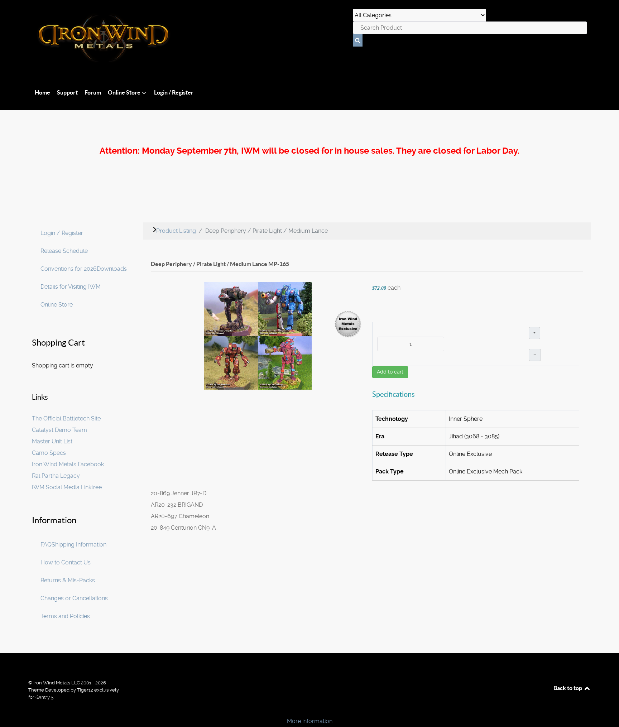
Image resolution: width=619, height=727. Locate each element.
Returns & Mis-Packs (67, 580)
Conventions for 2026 (68, 268)
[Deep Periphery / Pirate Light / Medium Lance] (258, 335)
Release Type (394, 454)
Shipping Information (79, 544)
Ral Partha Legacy (56, 475)
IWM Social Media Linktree (67, 487)
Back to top (568, 688)
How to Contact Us (65, 562)
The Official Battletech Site (66, 418)
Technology (391, 418)
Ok (7, 709)
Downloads (112, 268)
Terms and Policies (65, 616)
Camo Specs (49, 452)
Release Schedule (64, 250)
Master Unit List (52, 441)
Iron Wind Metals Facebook (68, 464)
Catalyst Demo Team (59, 430)
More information (309, 721)
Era (379, 436)
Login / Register (61, 233)
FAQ (46, 544)
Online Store (56, 304)
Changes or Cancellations (74, 598)
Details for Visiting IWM (70, 286)
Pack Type (389, 471)
